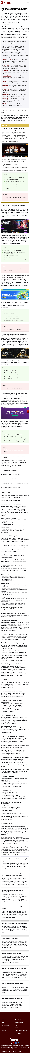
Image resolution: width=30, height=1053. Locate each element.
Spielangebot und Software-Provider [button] (12, 474)
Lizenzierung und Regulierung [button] (10, 470)
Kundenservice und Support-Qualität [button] (11, 487)
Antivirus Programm (19, 1017)
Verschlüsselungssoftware (21, 1030)
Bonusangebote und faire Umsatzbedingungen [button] (14, 478)
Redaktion (4, 1019)
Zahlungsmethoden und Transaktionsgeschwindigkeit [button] (16, 483)
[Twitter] (18, 1043)
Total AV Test (18, 1019)
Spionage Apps (18, 1033)
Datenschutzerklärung (6, 1025)
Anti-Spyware (18, 1028)
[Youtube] (13, 1043)
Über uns (3, 1017)
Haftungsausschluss (6, 1028)
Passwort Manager (19, 1022)
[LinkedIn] (11, 1043)
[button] (25, 2)
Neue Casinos (5, 1030)
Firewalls (17, 1025)
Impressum (4, 1022)
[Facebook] (16, 1043)
